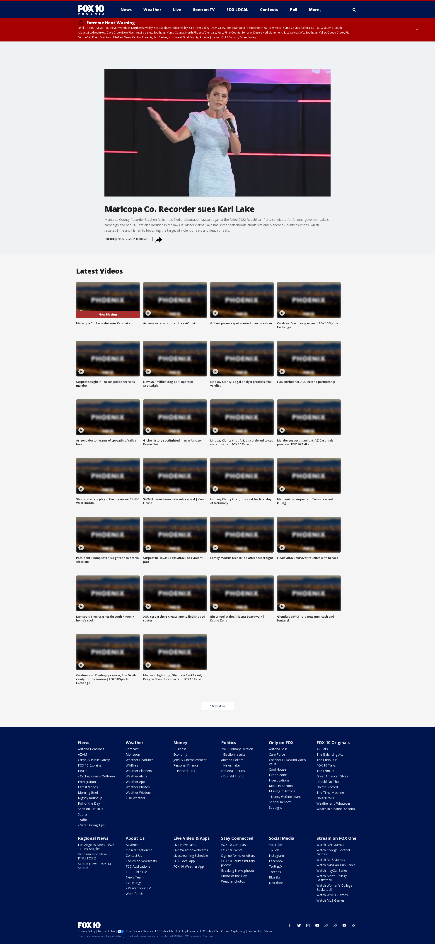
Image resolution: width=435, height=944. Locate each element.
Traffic (82, 820)
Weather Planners (139, 771)
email (344, 925)
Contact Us (134, 855)
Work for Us (134, 893)
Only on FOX (281, 742)
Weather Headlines (139, 760)
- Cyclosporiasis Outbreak (96, 776)
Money (180, 742)
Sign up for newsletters (238, 855)
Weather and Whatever (333, 803)
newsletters (353, 925)
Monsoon (133, 754)
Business (179, 749)
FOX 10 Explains (89, 765)
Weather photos (233, 881)
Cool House (277, 769)
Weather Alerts (136, 776)
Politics (228, 742)
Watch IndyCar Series (332, 870)
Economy (180, 754)
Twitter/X (275, 866)
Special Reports (280, 802)
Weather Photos (138, 787)
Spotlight (275, 807)
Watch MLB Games (331, 859)
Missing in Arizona (282, 791)
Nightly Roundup (90, 798)
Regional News (93, 838)
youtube (317, 925)
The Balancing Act (330, 754)
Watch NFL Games (330, 844)
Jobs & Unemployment (190, 760)
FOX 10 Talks (326, 765)
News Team (135, 877)
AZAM (82, 754)
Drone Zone (278, 775)
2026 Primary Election (237, 749)
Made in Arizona (281, 786)
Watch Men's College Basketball (332, 878)
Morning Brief (88, 792)
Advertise (132, 844)
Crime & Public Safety (94, 760)
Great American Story (332, 776)
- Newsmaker (231, 765)
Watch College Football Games (333, 852)
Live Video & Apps (191, 838)
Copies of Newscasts (141, 861)
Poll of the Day (89, 803)
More (314, 9)
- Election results (233, 754)
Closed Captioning (139, 850)
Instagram (276, 855)
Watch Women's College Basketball (334, 887)
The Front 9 (325, 771)
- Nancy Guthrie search (285, 796)
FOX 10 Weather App (188, 866)
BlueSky (274, 877)
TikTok (274, 850)
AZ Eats (322, 749)
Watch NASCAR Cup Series (336, 865)
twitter (299, 925)
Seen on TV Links (90, 809)
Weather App (135, 781)
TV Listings (134, 883)
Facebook (276, 861)
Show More (217, 706)
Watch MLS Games (331, 900)
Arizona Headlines (91, 749)
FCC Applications (138, 866)
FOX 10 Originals (333, 742)
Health (82, 771)
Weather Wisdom (138, 792)
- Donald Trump (232, 776)
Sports (82, 814)
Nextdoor (276, 883)
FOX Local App (184, 861)
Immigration (87, 781)
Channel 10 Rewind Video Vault (287, 762)
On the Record (327, 787)
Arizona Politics (232, 760)
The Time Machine (330, 792)
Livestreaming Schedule (190, 855)
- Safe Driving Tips (91, 825)
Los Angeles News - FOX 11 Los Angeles (96, 846)
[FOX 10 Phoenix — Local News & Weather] (93, 9)
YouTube (275, 844)
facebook (290, 925)
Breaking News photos (238, 870)
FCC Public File (136, 872)
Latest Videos (88, 787)
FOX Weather (135, 798)
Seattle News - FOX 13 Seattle (94, 865)
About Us (135, 838)
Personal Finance (185, 765)
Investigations (279, 780)
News (83, 742)
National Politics (233, 771)
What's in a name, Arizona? (336, 809)
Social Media (281, 838)
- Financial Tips (184, 771)
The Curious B (327, 760)
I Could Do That (328, 781)
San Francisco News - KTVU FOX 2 (94, 856)
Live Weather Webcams (190, 850)
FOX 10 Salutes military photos (238, 863)
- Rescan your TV (138, 888)
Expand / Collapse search (354, 9)
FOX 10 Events (231, 850)
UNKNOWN (325, 798)
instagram (308, 925)
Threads (275, 872)
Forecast (132, 749)
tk (326, 925)
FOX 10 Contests (233, 844)
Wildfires (132, 765)
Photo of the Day (234, 876)
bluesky (335, 925)
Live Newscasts (184, 844)
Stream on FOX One (336, 838)
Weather (134, 742)
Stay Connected (237, 838)
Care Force (277, 754)
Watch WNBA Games (332, 895)
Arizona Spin (278, 749)
